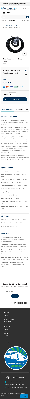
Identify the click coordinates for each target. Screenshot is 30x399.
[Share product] (25, 70)
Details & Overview (7, 109)
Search (27, 17)
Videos (5, 317)
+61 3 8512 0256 (19, 384)
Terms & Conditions (9, 319)
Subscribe (15, 296)
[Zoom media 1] (24, 54)
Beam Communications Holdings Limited (17, 395)
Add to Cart (16, 99)
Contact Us (6, 343)
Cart (10, 12)
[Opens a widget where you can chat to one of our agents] (24, 396)
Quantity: (5, 94)
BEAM (4, 79)
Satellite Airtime (13, 20)
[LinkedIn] (15, 303)
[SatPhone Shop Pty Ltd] (11, 8)
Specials (6, 335)
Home (2, 25)
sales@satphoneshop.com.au (19, 387)
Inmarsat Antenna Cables (12, 25)
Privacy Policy (7, 321)
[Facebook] (21, 303)
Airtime (5, 331)
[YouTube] (25, 303)
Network (23, 20)
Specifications (19, 109)
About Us (6, 315)
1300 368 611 (26, 8)
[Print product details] (25, 74)
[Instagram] (18, 303)
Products (3, 20)
